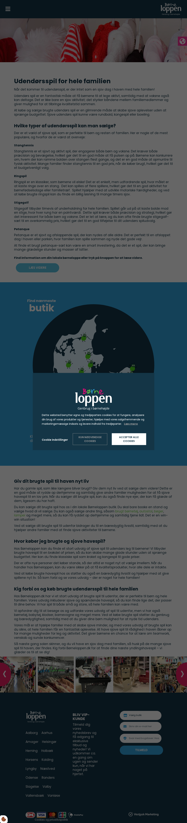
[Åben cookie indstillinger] (4, 819)
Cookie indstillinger (55, 440)
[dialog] (93, 411)
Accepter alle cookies (129, 439)
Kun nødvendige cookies (90, 439)
